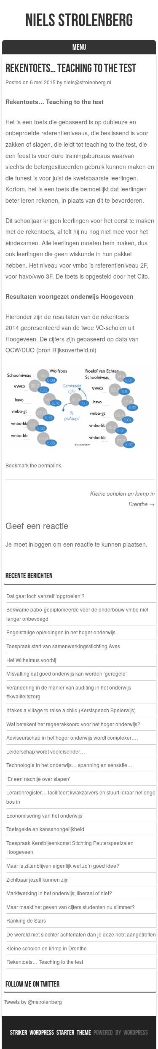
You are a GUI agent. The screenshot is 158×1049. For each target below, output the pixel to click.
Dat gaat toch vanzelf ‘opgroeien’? (45, 595)
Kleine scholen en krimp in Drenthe (46, 948)
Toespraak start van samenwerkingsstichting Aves (63, 645)
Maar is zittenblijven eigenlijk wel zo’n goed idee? (62, 865)
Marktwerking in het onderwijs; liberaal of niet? (59, 892)
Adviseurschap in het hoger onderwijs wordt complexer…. (72, 737)
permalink (49, 465)
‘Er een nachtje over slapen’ (38, 778)
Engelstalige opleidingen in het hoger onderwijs (60, 632)
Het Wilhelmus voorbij (31, 659)
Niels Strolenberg (79, 20)
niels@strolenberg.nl (87, 82)
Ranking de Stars (26, 920)
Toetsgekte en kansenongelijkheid (45, 828)
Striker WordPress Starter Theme (50, 1032)
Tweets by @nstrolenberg (33, 1001)
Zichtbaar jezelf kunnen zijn (37, 879)
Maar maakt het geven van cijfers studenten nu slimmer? (70, 906)
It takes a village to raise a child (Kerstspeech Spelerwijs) (71, 710)
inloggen (40, 544)
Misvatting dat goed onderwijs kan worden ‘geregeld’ (66, 673)
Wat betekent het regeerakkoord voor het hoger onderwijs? (73, 723)
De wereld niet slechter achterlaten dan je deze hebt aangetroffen (81, 934)
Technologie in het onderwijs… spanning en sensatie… (69, 764)
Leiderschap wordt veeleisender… (45, 751)
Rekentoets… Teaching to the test (44, 961)
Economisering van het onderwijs (44, 815)
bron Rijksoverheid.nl (66, 350)
